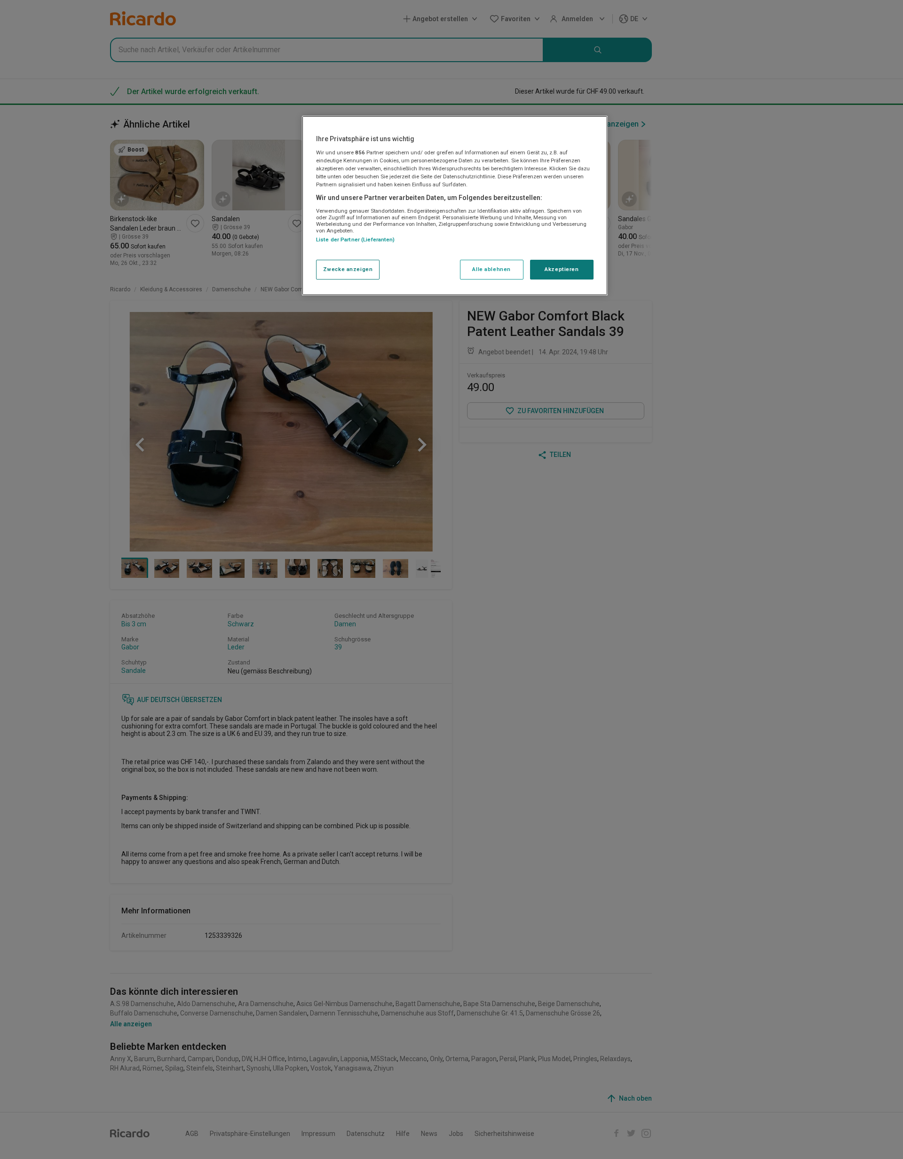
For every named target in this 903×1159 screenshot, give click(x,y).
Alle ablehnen (491, 269)
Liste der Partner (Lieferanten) (355, 239)
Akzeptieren (561, 269)
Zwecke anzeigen (348, 269)
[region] (455, 206)
